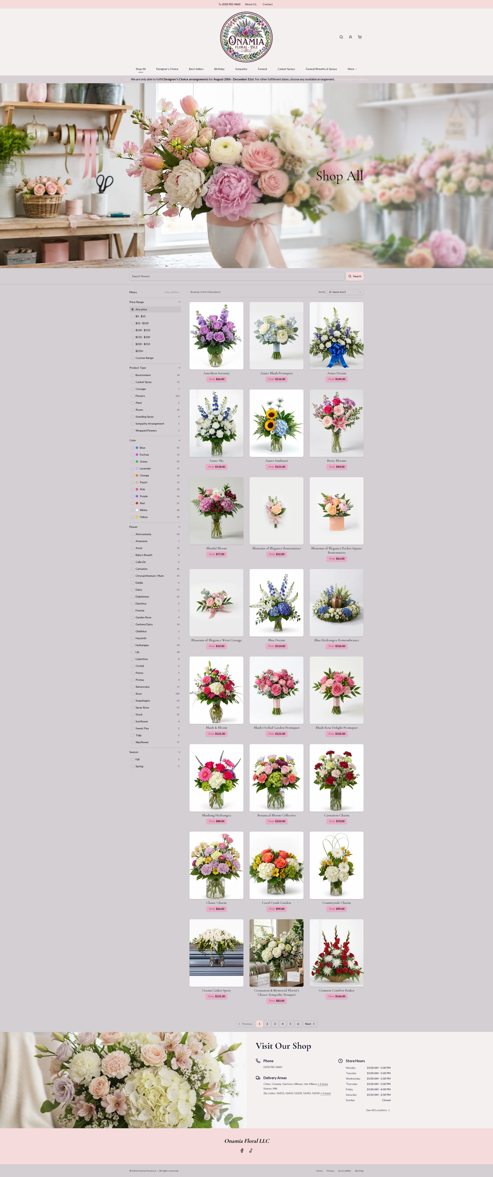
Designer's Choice (167, 69)
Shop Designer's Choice (351, 79)
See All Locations (376, 1110)
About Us (251, 4)
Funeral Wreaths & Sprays (321, 69)
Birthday (219, 69)
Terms (319, 1170)
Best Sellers (196, 69)
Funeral (262, 69)
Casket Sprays (286, 69)
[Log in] (350, 37)
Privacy (330, 1170)
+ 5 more (325, 1093)
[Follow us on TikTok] (251, 1150)
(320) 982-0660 (231, 4)
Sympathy (241, 69)
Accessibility (344, 1170)
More (351, 69)
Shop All (141, 69)
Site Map (359, 1170)
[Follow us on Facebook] (241, 1150)
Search (357, 276)
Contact (268, 4)
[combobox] (345, 292)
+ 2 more (322, 1083)
